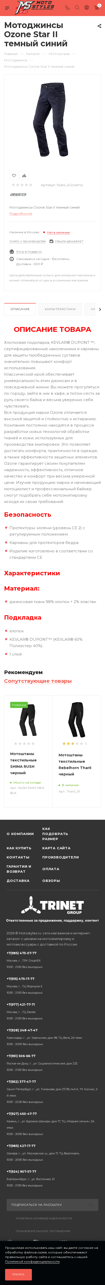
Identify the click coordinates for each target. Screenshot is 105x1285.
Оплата (50, 869)
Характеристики (60, 309)
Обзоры (51, 881)
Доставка (18, 881)
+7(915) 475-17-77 (25, 985)
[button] (5, 811)
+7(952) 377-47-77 (52, 1092)
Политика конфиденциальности (44, 1218)
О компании (20, 834)
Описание (20, 309)
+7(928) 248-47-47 (44, 1037)
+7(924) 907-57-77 (31, 1178)
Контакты (18, 857)
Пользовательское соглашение (43, 1231)
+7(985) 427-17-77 (43, 1152)
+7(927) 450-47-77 (50, 1124)
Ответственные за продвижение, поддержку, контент (52, 920)
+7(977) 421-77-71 (25, 1011)
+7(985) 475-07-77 (25, 960)
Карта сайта (56, 848)
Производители (60, 857)
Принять (18, 1274)
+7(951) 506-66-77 (42, 1063)
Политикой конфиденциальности (32, 1261)
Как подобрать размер (55, 834)
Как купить (19, 848)
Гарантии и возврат (19, 868)
